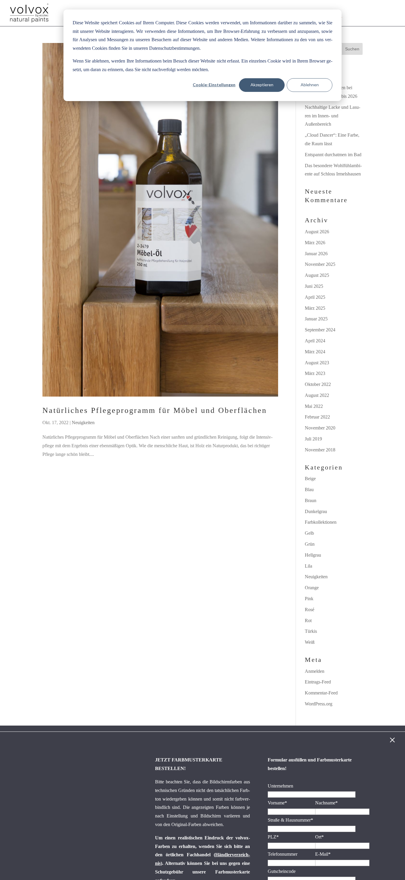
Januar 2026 (316, 253)
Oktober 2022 (318, 384)
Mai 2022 (314, 406)
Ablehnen (310, 84)
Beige (310, 478)
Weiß (310, 642)
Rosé (309, 609)
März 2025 (315, 308)
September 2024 (320, 329)
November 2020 (320, 427)
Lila (308, 565)
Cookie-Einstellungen (214, 84)
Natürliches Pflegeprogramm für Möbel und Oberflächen (154, 410)
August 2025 (317, 275)
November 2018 (320, 449)
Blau (309, 489)
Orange (312, 587)
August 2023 (317, 362)
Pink (309, 598)
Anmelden (314, 671)
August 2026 (317, 231)
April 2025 (315, 297)
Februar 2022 (317, 416)
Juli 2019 (313, 438)
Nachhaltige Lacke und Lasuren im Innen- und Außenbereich (332, 116)
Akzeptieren (262, 84)
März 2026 (315, 242)
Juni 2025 (314, 286)
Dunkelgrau (316, 511)
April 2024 (315, 340)
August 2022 (317, 395)
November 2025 (320, 264)
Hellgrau (313, 555)
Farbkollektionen (321, 522)
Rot (308, 620)
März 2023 (315, 373)
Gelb (309, 533)
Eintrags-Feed (318, 681)
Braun (310, 500)
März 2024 (315, 351)
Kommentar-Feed (321, 692)
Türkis (311, 631)
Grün (310, 544)
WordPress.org (318, 703)
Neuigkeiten (83, 422)
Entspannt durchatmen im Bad (333, 154)
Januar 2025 (316, 318)
